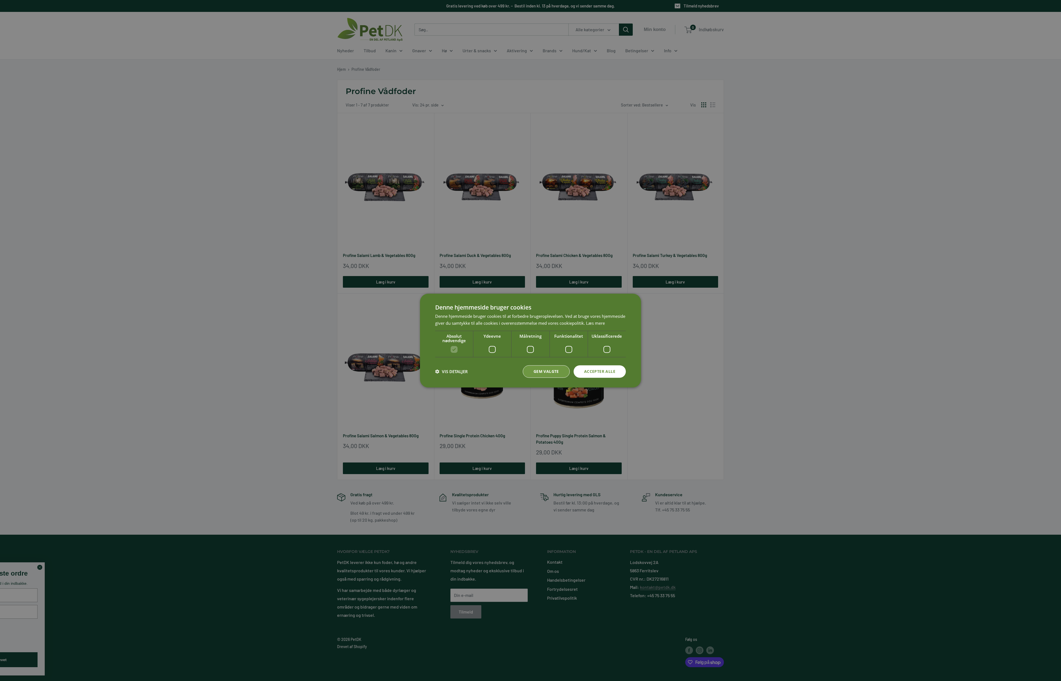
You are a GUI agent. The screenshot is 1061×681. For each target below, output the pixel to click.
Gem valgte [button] (546, 371)
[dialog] (530, 341)
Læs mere (595, 323)
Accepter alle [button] (599, 371)
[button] (451, 371)
